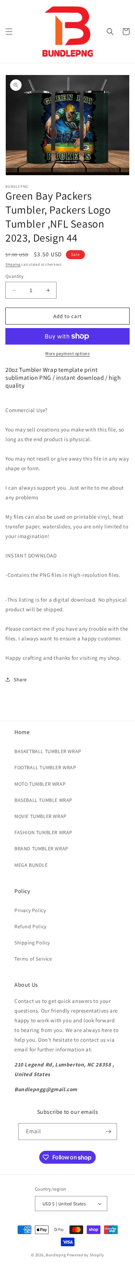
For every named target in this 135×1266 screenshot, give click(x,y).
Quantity (14, 276)
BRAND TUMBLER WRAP (41, 848)
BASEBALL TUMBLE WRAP (43, 800)
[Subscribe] (109, 1131)
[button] (9, 31)
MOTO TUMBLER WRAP (40, 784)
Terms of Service (33, 959)
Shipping (13, 264)
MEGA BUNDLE (31, 865)
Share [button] (20, 679)
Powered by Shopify (85, 1254)
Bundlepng (56, 1254)
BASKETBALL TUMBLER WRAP (47, 751)
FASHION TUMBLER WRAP (43, 832)
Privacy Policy (30, 910)
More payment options (67, 353)
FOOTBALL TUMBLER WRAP (45, 767)
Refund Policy (30, 926)
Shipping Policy (32, 942)
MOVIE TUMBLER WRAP (40, 816)
